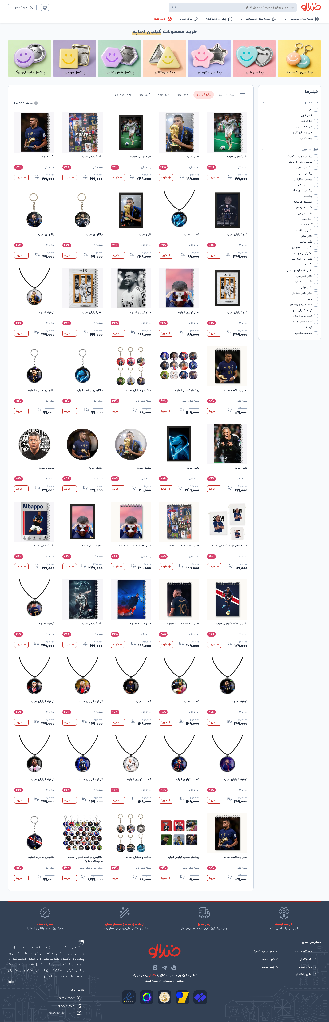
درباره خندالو (306, 967)
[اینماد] (129, 997)
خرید (212, 177)
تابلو (309, 299)
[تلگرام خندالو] (164, 968)
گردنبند (308, 327)
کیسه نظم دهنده (302, 322)
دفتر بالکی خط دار (302, 293)
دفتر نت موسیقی (302, 247)
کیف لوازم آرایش (302, 316)
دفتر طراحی (306, 287)
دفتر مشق (306, 236)
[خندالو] (311, 7)
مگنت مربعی (305, 213)
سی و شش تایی (302, 132)
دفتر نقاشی (305, 242)
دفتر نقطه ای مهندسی (299, 270)
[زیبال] (200, 997)
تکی (310, 109)
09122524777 (66, 999)
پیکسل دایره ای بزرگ (300, 162)
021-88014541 (66, 1006)
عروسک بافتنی (303, 333)
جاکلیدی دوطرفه (303, 202)
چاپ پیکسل (268, 967)
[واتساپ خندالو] (174, 968)
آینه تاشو (306, 225)
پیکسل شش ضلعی (301, 190)
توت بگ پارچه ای (302, 310)
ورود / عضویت (19, 7)
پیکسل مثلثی (304, 185)
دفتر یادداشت (304, 230)
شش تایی (306, 115)
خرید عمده (159, 19)
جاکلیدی (307, 196)
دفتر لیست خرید (302, 282)
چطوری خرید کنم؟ (216, 19)
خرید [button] (164, 255)
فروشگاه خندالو (304, 952)
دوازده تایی (306, 121)
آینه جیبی (306, 219)
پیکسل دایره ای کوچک (299, 156)
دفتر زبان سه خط (302, 259)
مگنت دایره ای (304, 207)
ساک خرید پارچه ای (301, 304)
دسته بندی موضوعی (301, 19)
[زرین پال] (182, 997)
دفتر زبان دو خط (303, 253)
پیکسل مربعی (304, 167)
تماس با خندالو (304, 974)
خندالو (152, 975)
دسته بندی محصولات (258, 19)
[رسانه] (164, 997)
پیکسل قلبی (305, 173)
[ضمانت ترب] (146, 997)
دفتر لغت (307, 264)
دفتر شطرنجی (304, 276)
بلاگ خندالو (186, 19)
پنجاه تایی (306, 138)
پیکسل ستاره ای (303, 179)
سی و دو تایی (304, 127)
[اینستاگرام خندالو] (155, 968)
